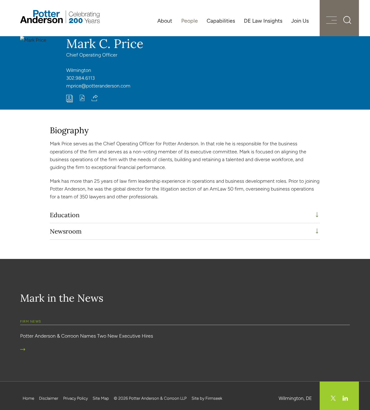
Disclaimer (48, 398)
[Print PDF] (82, 99)
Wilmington (78, 70)
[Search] (347, 20)
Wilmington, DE (295, 398)
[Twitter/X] (333, 398)
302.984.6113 (80, 78)
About (164, 21)
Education (65, 215)
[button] (95, 98)
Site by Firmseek (207, 398)
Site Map (101, 398)
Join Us (300, 21)
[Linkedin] (345, 398)
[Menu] (331, 20)
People (189, 21)
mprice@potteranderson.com (98, 86)
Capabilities (221, 21)
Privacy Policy (75, 398)
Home (28, 398)
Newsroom (66, 231)
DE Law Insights (263, 21)
